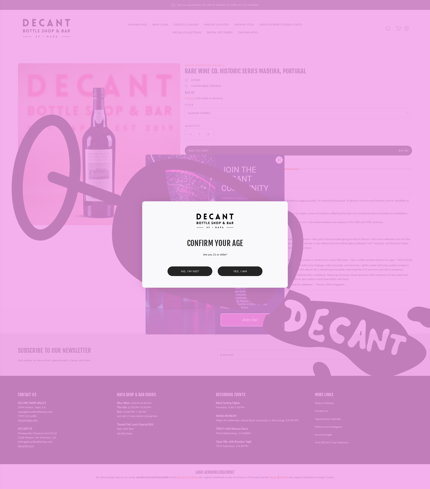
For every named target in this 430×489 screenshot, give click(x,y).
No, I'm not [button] (190, 271)
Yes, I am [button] (240, 271)
